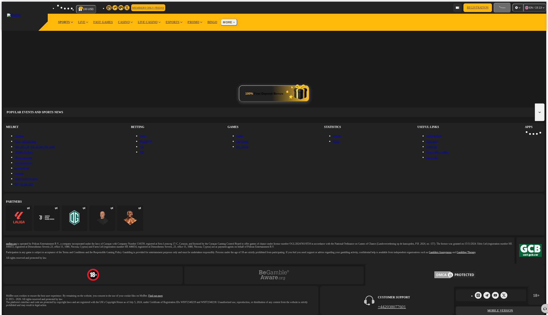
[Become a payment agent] (457, 7)
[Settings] (517, 8)
